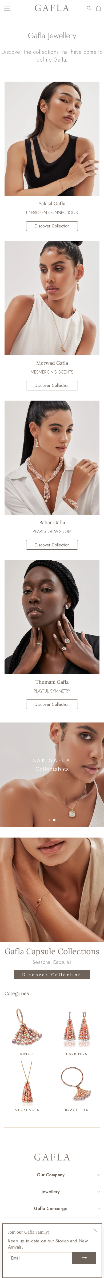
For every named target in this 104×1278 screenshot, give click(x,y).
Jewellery (51, 1192)
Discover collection (52, 385)
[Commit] (84, 1258)
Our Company (51, 1175)
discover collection (52, 226)
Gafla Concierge (50, 1208)
